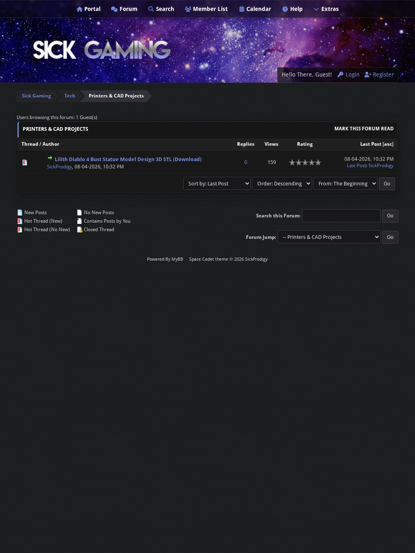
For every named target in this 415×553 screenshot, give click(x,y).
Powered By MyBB (165, 259)
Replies (246, 144)
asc (388, 144)
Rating (305, 144)
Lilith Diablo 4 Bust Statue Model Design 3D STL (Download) (128, 159)
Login (351, 74)
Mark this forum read (364, 129)
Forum (127, 9)
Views (271, 144)
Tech (69, 96)
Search (164, 9)
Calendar (258, 9)
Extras (329, 9)
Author (51, 144)
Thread (29, 144)
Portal (92, 9)
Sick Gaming (36, 96)
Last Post (370, 144)
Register (382, 74)
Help (296, 9)
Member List (209, 9)
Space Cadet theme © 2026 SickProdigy (228, 259)
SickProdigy (59, 167)
